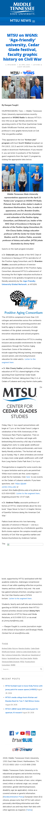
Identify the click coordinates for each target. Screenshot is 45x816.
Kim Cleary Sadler (26, 658)
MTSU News (20, 20)
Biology (15, 648)
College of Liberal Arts (13, 655)
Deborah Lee (25, 655)
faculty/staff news (13, 658)
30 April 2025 (24, 65)
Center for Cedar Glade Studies (26, 652)
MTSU (22, 662)
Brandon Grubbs (24, 648)
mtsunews (12, 65)
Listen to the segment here (28, 493)
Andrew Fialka (7, 648)
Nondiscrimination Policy (13, 796)
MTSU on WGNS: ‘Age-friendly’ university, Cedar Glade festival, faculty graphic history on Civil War (22, 47)
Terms (29, 810)
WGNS (13, 665)
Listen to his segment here (20, 598)
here (28, 477)
